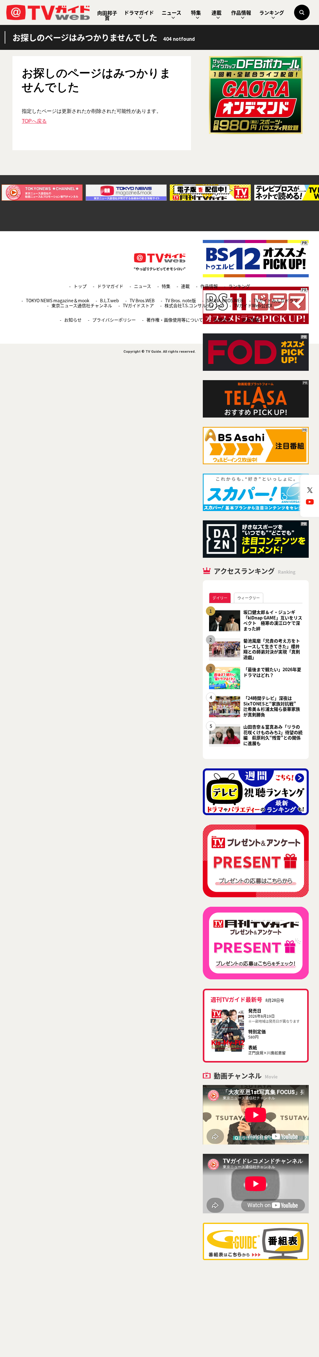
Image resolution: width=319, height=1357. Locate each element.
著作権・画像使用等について (174, 320)
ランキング (271, 12)
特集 (196, 12)
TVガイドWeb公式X (253, 305)
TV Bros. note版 (180, 300)
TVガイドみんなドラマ (276, 300)
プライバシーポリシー (114, 320)
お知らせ (73, 320)
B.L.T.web (109, 300)
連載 (216, 12)
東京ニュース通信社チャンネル (81, 305)
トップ (80, 286)
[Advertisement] (256, 187)
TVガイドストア (138, 305)
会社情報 (250, 320)
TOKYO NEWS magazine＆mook (57, 300)
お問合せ (222, 320)
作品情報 (241, 12)
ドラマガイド (139, 12)
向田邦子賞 (107, 15)
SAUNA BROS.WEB (225, 300)
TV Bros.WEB (142, 300)
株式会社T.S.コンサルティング (193, 305)
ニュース (171, 12)
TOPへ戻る (34, 120)
